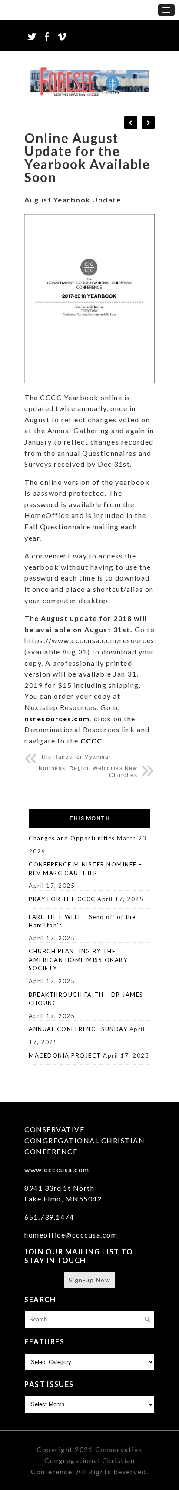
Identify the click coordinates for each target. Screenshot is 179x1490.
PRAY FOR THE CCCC (62, 899)
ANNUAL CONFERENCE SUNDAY (78, 1028)
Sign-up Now (90, 1280)
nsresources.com (57, 718)
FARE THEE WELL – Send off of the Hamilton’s (82, 921)
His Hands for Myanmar (76, 757)
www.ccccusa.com (57, 1169)
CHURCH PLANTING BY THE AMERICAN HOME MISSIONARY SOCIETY (78, 960)
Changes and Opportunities (72, 838)
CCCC (91, 741)
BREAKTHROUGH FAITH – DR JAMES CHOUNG (86, 999)
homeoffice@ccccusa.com (70, 1235)
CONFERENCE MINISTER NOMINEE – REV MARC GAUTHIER (86, 868)
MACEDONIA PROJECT (65, 1055)
